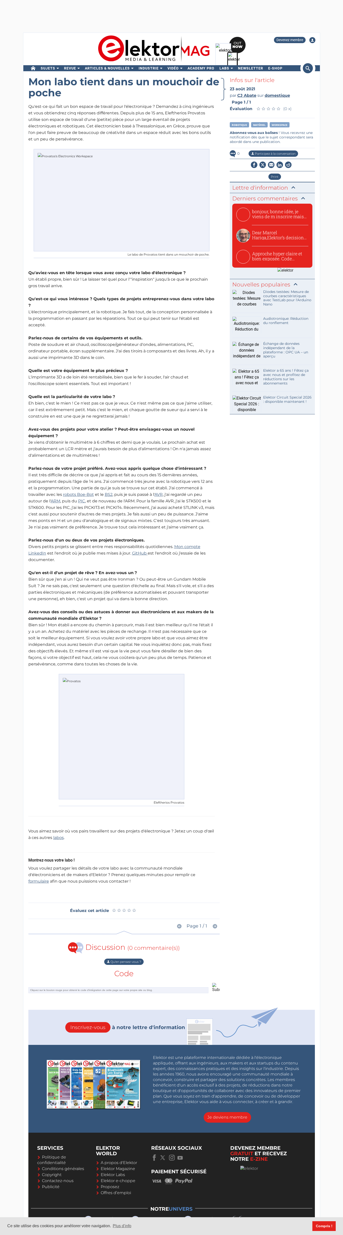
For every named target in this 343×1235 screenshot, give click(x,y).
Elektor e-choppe (118, 1180)
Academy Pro (201, 68)
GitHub (140, 553)
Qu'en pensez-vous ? (125, 962)
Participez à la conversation (275, 154)
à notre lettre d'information (127, 1027)
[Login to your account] (312, 40)
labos (58, 837)
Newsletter (250, 68)
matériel (259, 125)
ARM (55, 501)
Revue (70, 68)
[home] (33, 68)
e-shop (275, 68)
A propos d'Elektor (119, 1162)
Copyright (52, 1174)
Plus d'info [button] (122, 1226)
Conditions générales (63, 1168)
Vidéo (173, 68)
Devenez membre (289, 40)
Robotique (239, 125)
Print (274, 177)
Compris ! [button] (324, 1226)
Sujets (48, 68)
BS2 (108, 494)
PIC (81, 501)
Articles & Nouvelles (107, 68)
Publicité (51, 1186)
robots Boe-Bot (78, 494)
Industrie (149, 68)
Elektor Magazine (118, 1168)
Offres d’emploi (116, 1192)
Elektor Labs (113, 1174)
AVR (158, 494)
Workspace (280, 125)
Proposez (110, 1186)
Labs (224, 68)
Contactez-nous (58, 1180)
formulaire (38, 881)
